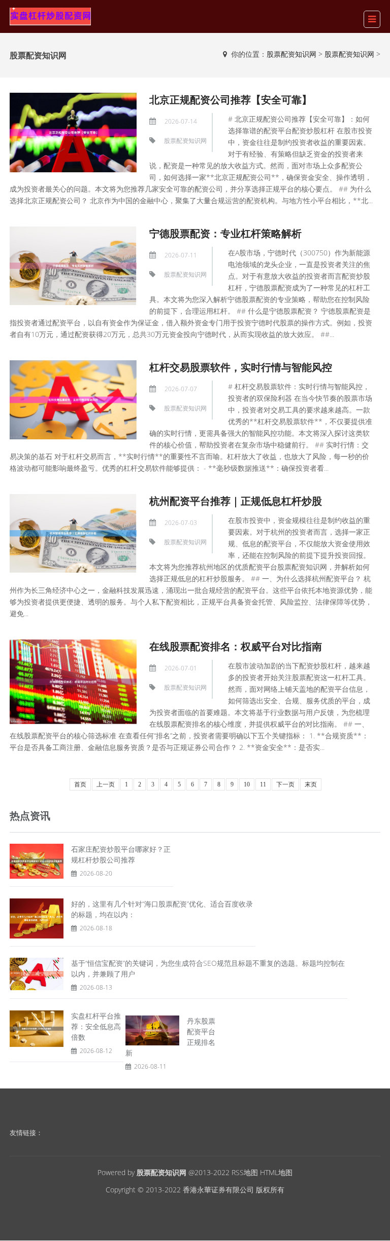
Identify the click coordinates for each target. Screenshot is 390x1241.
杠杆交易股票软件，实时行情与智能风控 (240, 367)
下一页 (285, 784)
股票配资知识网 (291, 54)
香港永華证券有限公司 (218, 1189)
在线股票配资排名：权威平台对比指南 (235, 646)
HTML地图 (276, 1172)
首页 (80, 784)
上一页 (105, 784)
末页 (311, 784)
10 (247, 784)
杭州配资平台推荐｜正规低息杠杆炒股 (235, 501)
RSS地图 (245, 1172)
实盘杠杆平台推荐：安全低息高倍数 (96, 1026)
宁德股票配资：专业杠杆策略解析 (225, 233)
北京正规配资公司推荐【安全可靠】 (230, 99)
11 (263, 784)
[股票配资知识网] (50, 15)
